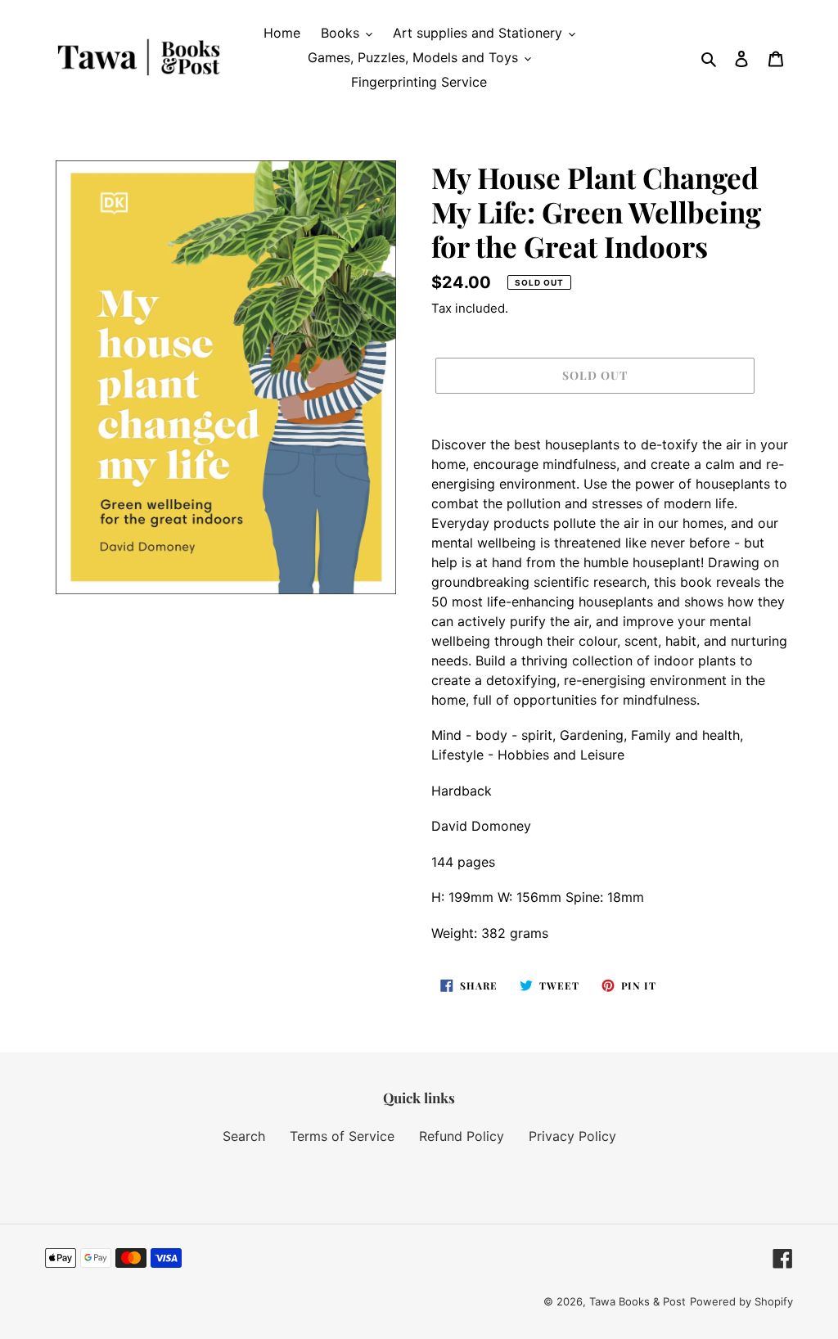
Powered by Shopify (741, 1301)
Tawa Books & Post (637, 1301)
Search (244, 1136)
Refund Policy (461, 1136)
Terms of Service (342, 1136)
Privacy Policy (572, 1136)
